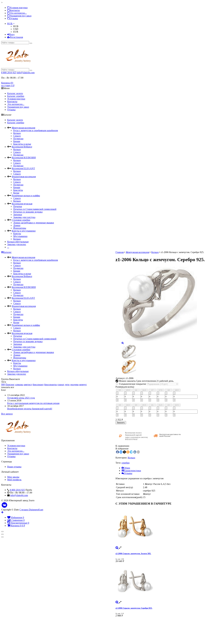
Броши (16, 141)
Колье (16, 193)
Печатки (17, 206)
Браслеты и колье (22, 144)
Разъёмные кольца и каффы (26, 195)
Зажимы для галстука (24, 217)
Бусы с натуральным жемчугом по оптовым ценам (33, 403)
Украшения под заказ (20, 15)
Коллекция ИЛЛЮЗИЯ (24, 157)
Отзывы (14, 18)
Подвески (18, 138)
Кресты (17, 233)
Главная (120, 252)
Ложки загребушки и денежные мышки (33, 222)
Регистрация (16, 37)
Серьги (17, 136)
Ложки (16, 225)
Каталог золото (15, 93)
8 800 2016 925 (8, 72)
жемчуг (83, 384)
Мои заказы (13, 477)
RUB (10, 23)
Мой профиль (14, 479)
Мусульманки (20, 236)
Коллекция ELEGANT (23, 168)
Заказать (121, 423)
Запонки (17, 214)
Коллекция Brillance (22, 146)
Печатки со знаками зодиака (28, 212)
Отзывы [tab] (128, 473)
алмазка (19, 384)
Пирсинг (10, 384)
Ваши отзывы (14, 466)
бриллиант (38, 384)
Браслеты (18, 190)
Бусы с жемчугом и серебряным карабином (35, 130)
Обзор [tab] (127, 468)
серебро (126, 462)
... (8, 247)
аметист (28, 384)
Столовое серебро (21, 220)
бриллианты (50, 384)
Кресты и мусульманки (24, 231)
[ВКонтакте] (4, 505)
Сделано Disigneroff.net (31, 509)
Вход (11, 34)
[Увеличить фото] (117, 547)
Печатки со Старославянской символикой (34, 209)
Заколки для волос (16, 244)
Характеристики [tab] (132, 470)
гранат (60, 384)
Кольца (17, 133)
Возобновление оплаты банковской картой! (29, 408)
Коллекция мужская (22, 203)
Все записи (7, 413)
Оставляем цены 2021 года (21, 398)
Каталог (7, 252)
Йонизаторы (19, 228)
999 (3, 384)
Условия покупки (19, 7)
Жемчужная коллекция (23, 127)
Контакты (15, 10)
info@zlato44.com (26, 72)
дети (67, 384)
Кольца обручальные (18, 241)
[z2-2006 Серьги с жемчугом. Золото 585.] (160, 527)
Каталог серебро (15, 96)
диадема (74, 384)
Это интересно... (18, 13)
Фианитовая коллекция (24, 176)
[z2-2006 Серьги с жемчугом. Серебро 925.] (160, 582)
